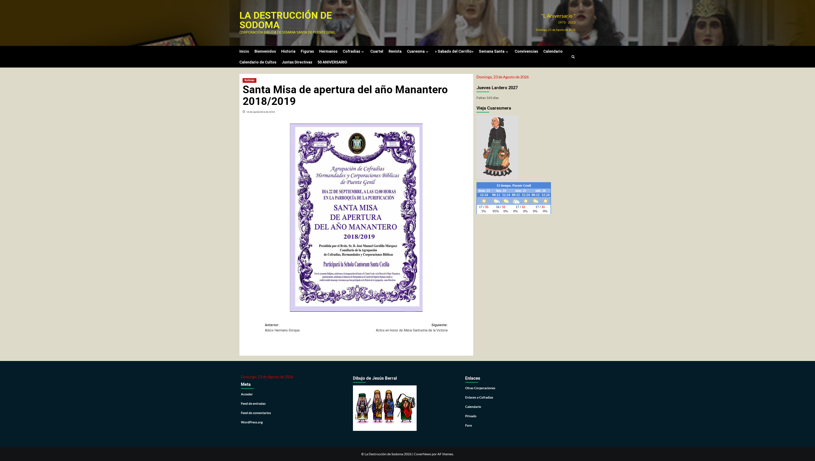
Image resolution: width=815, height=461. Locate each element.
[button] (573, 57)
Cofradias (351, 51)
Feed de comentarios (256, 413)
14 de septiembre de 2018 (260, 111)
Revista (395, 51)
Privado (470, 416)
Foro (468, 425)
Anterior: (282, 328)
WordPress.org (252, 422)
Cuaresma (416, 51)
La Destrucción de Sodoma (285, 20)
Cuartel (376, 51)
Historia (288, 51)
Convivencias (526, 51)
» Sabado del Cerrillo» (454, 51)
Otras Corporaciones (480, 388)
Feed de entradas (253, 403)
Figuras (307, 51)
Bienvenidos (265, 51)
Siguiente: (412, 328)
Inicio (244, 51)
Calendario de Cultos (257, 62)
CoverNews (422, 454)
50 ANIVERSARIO (332, 62)
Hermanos (328, 51)
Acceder (247, 394)
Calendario (553, 51)
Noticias (249, 80)
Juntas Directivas (297, 62)
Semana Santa (491, 51)
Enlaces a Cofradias (479, 397)
